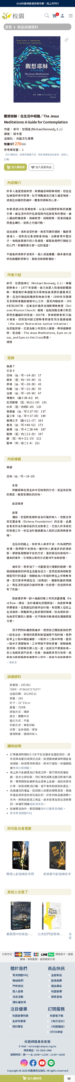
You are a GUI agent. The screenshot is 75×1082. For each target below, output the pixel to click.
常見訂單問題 (21, 768)
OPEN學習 (56, 1032)
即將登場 (56, 997)
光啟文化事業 (24, 138)
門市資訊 (17, 986)
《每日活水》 (58, 1021)
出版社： (10, 138)
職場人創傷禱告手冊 (20, 874)
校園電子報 (56, 1016)
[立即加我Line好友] (51, 1064)
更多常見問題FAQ (21, 813)
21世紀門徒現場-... (50, 934)
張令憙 (17, 134)
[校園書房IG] (24, 1064)
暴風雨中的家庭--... (19, 934)
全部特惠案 (19, 1021)
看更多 (13, 662)
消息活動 (17, 997)
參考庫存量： (12, 150)
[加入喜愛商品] (69, 1078)
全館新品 (56, 975)
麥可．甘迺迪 (22, 129)
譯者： (8, 134)
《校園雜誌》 (58, 1026)
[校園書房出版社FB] (33, 1064)
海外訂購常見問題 (52, 808)
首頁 (8, 26)
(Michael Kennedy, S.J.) (46, 129)
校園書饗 (56, 991)
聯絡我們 (17, 980)
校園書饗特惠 (20, 1016)
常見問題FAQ (20, 975)
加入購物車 (17, 167)
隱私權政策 (19, 1002)
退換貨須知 (37, 804)
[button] (47, 16)
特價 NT (9, 144)
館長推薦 (56, 980)
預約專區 (17, 1026)
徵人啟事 (17, 991)
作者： (8, 129)
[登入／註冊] (62, 16)
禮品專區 (56, 986)
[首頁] (13, 15)
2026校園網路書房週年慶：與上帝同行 (37, 3)
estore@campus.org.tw (42, 1046)
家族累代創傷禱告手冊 (58, 874)
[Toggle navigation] (70, 15)
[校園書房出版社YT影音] (42, 1064)
